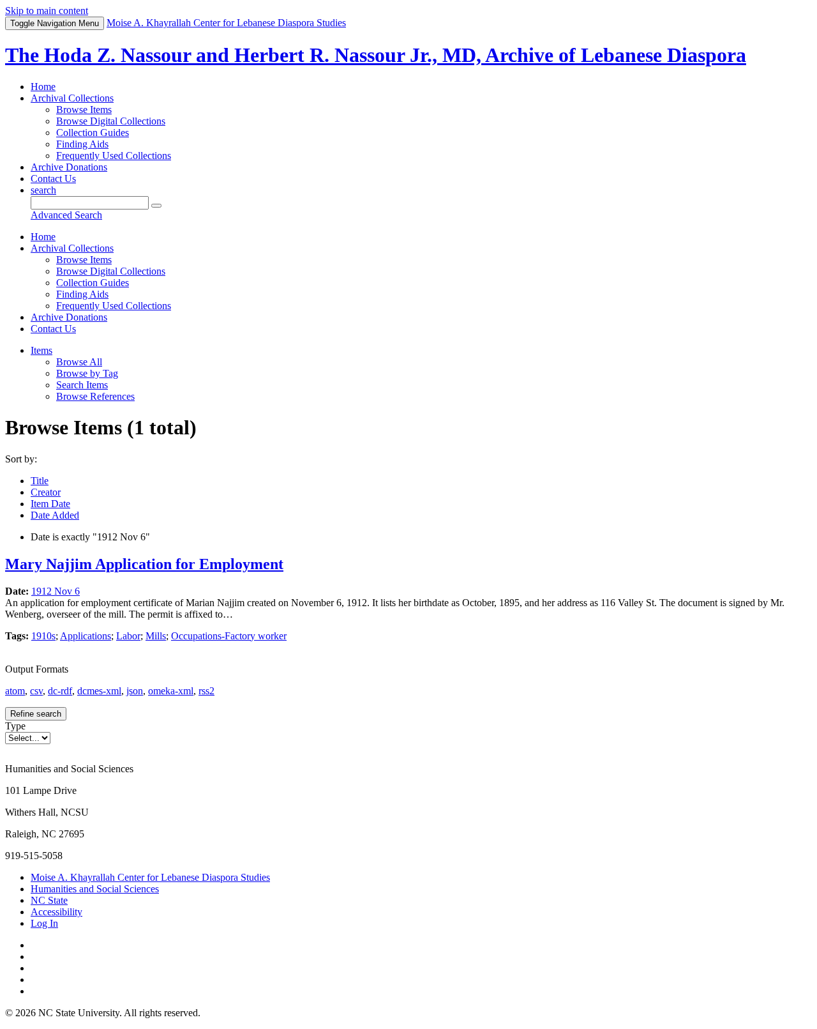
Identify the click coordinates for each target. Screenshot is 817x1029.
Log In (44, 923)
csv (36, 690)
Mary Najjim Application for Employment (144, 564)
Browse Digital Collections (110, 121)
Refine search (35, 714)
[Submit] (156, 206)
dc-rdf (60, 690)
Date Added (55, 515)
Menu (54, 23)
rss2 (206, 690)
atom (15, 690)
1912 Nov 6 (55, 591)
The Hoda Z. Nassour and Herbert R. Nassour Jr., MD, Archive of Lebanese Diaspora (375, 54)
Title (40, 480)
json (134, 690)
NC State (49, 900)
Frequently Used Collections (113, 155)
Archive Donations (69, 167)
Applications (85, 635)
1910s (43, 635)
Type (15, 725)
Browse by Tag (87, 373)
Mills (156, 635)
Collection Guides (92, 132)
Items (41, 350)
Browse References (95, 396)
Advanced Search (66, 215)
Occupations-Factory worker (229, 635)
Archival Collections (72, 98)
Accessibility (56, 911)
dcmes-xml (99, 690)
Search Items (82, 384)
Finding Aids (82, 144)
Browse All (79, 361)
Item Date (50, 503)
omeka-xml (170, 690)
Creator (46, 492)
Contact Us (53, 178)
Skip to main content (46, 10)
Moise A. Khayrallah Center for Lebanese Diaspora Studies (150, 877)
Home (43, 86)
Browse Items (84, 109)
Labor (128, 635)
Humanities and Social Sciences (95, 888)
